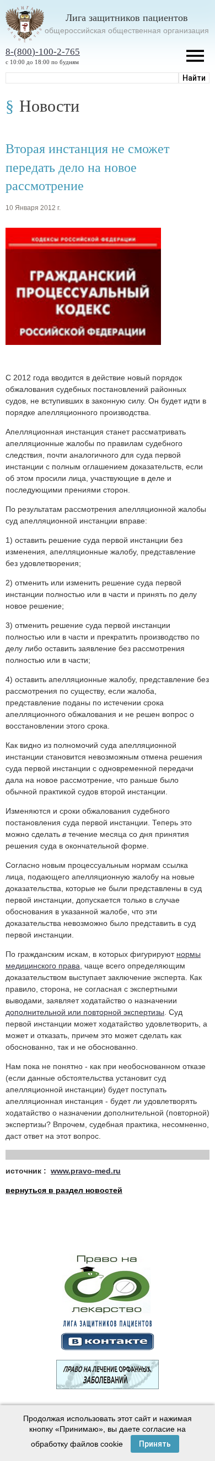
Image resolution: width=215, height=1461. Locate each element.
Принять (155, 1443)
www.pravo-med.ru (86, 1170)
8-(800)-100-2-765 (43, 51)
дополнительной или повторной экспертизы (85, 1012)
